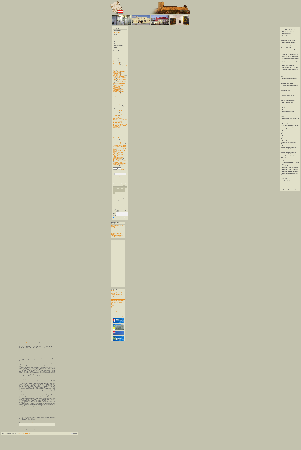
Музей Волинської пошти (118, 106)
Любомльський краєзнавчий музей (119, 81)
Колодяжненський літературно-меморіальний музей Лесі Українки (117, 229)
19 (117, 190)
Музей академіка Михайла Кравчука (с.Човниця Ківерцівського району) (120, 101)
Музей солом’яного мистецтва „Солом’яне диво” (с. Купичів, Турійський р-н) (119, 114)
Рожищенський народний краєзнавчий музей (118, 88)
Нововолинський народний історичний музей (118, 86)
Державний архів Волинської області (118, 302)
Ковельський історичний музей (119, 75)
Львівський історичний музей (116, 294)
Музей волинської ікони (117, 53)
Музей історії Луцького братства (119, 55)
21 (121, 190)
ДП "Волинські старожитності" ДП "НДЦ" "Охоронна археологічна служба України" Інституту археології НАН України (118, 310)
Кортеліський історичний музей (119, 76)
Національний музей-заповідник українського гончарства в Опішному (118, 301)
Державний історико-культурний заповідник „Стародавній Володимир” (119, 164)
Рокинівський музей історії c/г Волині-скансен (118, 90)
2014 (24, 342)
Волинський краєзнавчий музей (119, 51)
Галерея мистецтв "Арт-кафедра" (117, 316)
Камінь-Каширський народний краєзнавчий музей (119, 72)
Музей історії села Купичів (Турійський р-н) (118, 153)
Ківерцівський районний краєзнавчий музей (117, 74)
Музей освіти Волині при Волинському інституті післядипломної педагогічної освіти (120, 118)
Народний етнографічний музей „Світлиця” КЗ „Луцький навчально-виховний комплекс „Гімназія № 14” (120, 145)
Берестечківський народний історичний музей (118, 64)
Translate (122, 169)
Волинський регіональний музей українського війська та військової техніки (119, 99)
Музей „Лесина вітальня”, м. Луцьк (119, 160)
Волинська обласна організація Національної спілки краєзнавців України (117, 304)
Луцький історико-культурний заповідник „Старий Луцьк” (118, 157)
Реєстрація (123, 218)
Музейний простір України (116, 290)
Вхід (39, 430)
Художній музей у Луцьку (116, 227)
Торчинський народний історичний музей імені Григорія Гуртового (120, 94)
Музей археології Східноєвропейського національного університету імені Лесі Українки (120, 128)
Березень (27, 342)
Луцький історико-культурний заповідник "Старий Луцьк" (117, 236)
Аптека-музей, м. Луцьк (117, 162)
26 (117, 191)
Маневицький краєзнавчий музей (119, 83)
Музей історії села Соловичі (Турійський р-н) (118, 155)
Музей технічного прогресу (118, 116)
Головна (20, 342)
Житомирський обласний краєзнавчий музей (116, 298)
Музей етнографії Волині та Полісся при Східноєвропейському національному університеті (120, 135)
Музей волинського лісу (117, 105)
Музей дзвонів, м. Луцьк (117, 158)
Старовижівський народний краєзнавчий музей (118, 92)
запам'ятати (117, 217)
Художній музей (116, 54)
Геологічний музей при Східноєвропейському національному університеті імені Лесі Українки (119, 138)
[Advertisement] (117, 263)
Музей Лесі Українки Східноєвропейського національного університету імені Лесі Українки (120, 131)
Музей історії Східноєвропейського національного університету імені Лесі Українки (120, 125)
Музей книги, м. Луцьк (117, 159)
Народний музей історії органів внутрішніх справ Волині (119, 141)
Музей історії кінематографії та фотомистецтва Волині (119, 110)
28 (121, 191)
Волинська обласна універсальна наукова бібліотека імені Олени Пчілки (117, 314)
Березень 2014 (120, 181)
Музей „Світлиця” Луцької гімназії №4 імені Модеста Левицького (119, 143)
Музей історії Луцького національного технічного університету (118, 122)
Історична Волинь (114, 293)
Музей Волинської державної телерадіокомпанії (118, 104)
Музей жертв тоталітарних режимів (120, 107)
